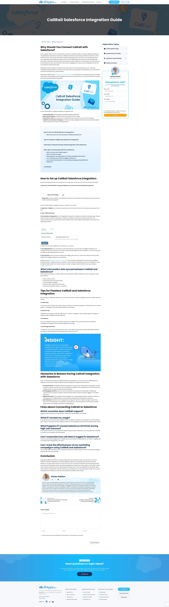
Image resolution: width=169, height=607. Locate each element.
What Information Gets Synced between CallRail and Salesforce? (64, 135)
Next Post (86, 500)
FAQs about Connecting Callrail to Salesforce (59, 150)
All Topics (63, 2)
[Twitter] (55, 479)
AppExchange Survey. (46, 265)
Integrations (59, 42)
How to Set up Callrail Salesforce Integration (59, 132)
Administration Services (88, 2)
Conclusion (47, 167)
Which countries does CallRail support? (57, 152)
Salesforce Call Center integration (63, 74)
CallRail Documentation (70, 205)
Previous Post (57, 500)
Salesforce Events (111, 63)
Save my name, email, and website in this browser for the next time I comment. (62, 535)
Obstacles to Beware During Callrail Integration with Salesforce (65, 145)
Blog (55, 42)
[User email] (58, 479)
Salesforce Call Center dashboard (58, 260)
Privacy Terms (116, 112)
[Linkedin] (52, 479)
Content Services (74, 2)
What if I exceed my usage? (53, 154)
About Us (98, 2)
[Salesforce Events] (104, 63)
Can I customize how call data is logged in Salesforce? (61, 158)
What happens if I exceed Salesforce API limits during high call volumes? (65, 156)
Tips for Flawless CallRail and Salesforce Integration (61, 140)
